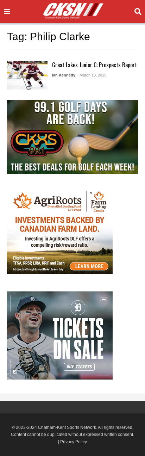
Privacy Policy (73, 441)
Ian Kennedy (63, 75)
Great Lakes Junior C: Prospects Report (94, 65)
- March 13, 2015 (91, 75)
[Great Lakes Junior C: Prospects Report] (27, 75)
